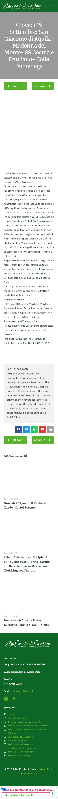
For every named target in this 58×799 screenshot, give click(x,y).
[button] (53, 6)
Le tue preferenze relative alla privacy (29, 789)
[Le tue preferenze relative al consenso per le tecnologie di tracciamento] (53, 794)
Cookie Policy (30, 773)
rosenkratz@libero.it (22, 691)
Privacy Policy (46, 769)
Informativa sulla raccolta (19, 795)
